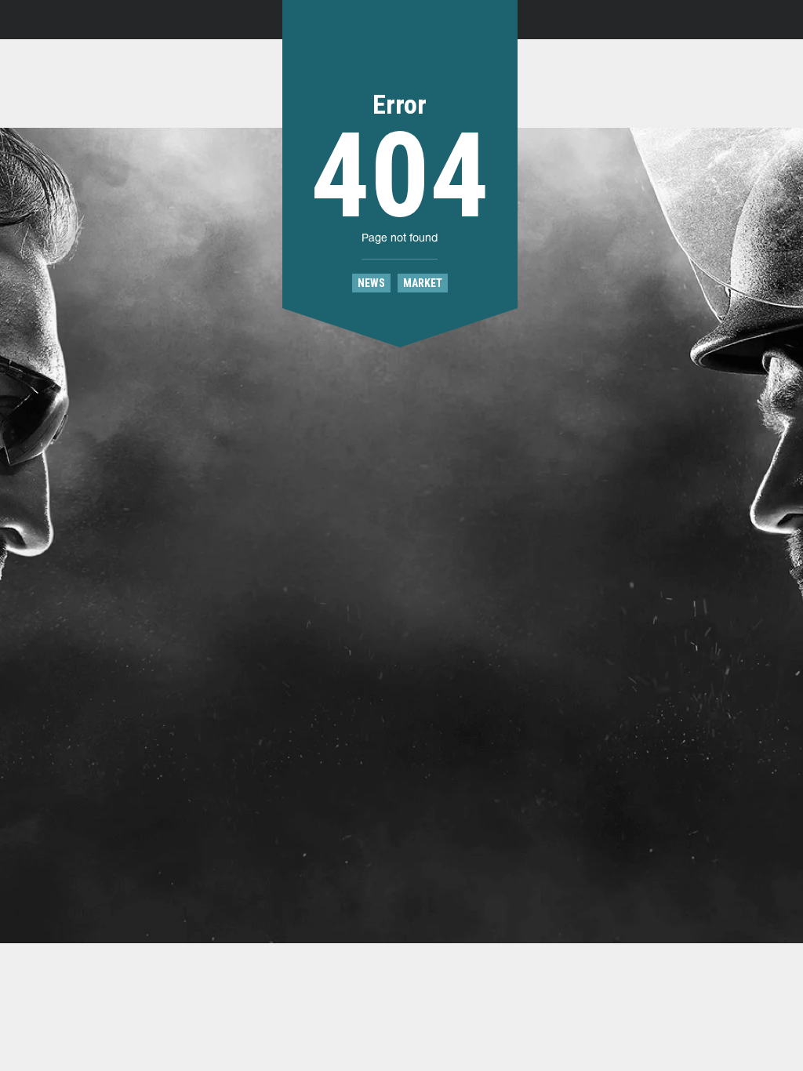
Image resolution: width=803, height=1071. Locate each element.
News (371, 283)
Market (422, 283)
